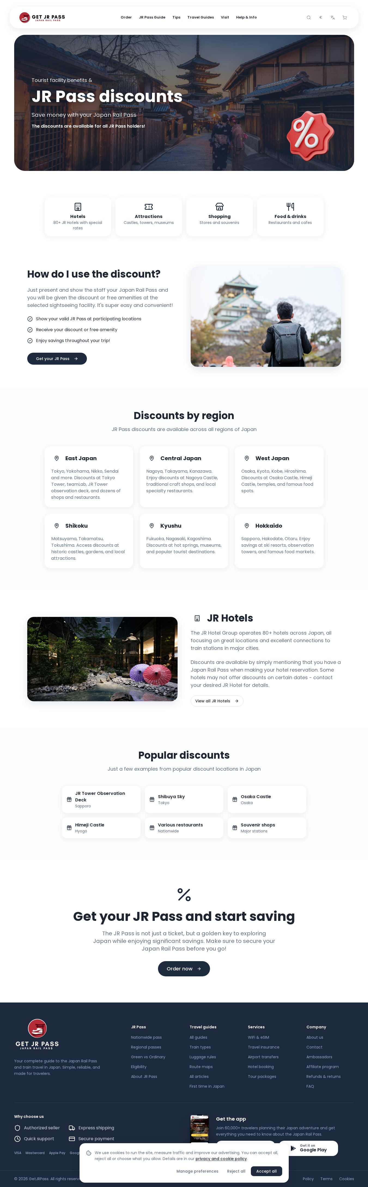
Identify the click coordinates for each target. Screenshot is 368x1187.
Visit (225, 17)
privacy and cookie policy (221, 1158)
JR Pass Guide (152, 17)
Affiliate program (322, 1066)
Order (126, 17)
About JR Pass (144, 1076)
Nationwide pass (146, 1037)
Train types (200, 1047)
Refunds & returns (323, 1076)
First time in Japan (207, 1086)
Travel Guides (200, 17)
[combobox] (321, 17)
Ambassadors (319, 1057)
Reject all (236, 1171)
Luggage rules (203, 1057)
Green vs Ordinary (148, 1057)
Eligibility (139, 1066)
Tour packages (262, 1076)
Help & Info (246, 17)
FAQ (310, 1086)
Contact (314, 1047)
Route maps (201, 1066)
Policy (308, 1179)
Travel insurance (263, 1047)
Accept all (266, 1171)
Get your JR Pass (52, 358)
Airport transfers (263, 1057)
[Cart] (345, 17)
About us (314, 1037)
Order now (180, 968)
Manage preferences (197, 1171)
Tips (176, 17)
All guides (198, 1037)
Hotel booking (261, 1066)
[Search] (309, 17)
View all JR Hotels (212, 701)
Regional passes (146, 1047)
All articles (199, 1076)
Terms (326, 1179)
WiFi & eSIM (258, 1037)
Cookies (346, 1179)
